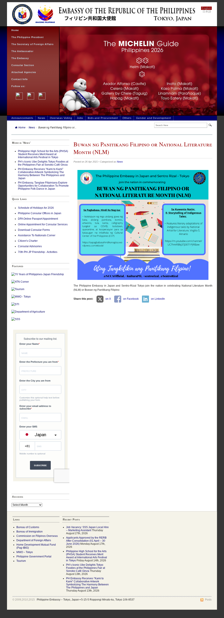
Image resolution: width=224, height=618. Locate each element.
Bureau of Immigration (29, 531)
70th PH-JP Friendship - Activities (37, 252)
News (41, 118)
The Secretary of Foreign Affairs (32, 44)
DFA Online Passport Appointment (38, 218)
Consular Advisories (30, 246)
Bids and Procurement (103, 118)
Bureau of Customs (27, 527)
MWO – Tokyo (24, 552)
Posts (208, 599)
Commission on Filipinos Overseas (37, 535)
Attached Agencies (23, 72)
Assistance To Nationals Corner (36, 235)
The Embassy (20, 58)
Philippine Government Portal (33, 556)
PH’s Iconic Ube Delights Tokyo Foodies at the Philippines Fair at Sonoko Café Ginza (43, 163)
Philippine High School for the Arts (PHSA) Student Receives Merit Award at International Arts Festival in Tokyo (43, 154)
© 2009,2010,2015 (23, 599)
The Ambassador (22, 51)
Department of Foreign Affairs (33, 540)
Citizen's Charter (28, 240)
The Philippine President (27, 37)
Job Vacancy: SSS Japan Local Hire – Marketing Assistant (87, 529)
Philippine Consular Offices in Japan (39, 213)
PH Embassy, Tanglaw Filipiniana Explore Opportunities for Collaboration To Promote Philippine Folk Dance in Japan (43, 185)
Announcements (22, 118)
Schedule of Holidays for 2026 (36, 207)
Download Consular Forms (34, 229)
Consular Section (22, 65)
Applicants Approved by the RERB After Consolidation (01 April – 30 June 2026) (86, 540)
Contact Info (19, 79)
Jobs (80, 118)
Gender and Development (153, 118)
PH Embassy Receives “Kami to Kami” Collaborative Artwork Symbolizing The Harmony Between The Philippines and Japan (41, 174)
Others (126, 118)
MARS (51, 602)
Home (15, 30)
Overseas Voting (61, 118)
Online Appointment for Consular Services (43, 224)
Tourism (21, 560)
